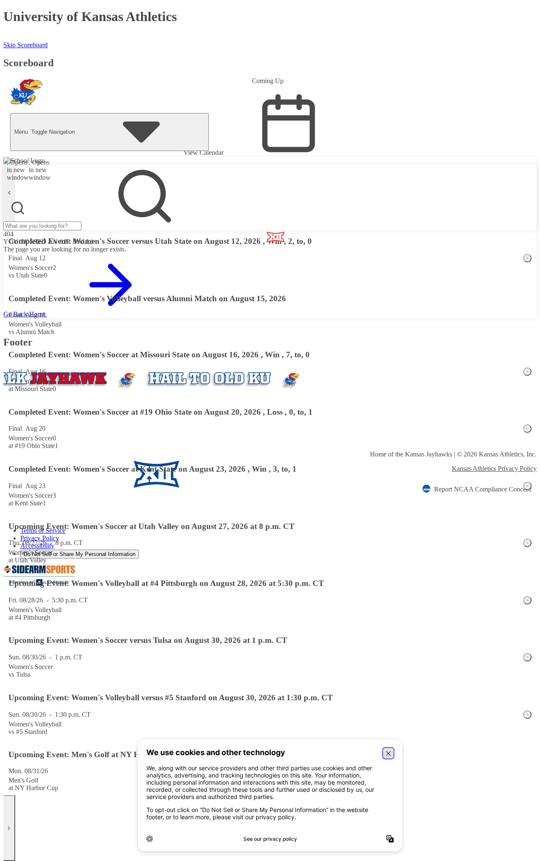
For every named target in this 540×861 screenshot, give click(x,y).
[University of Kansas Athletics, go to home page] (26, 94)
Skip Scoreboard (25, 45)
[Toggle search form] (17, 208)
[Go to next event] (9, 828)
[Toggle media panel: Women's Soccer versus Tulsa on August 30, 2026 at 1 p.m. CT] (527, 657)
